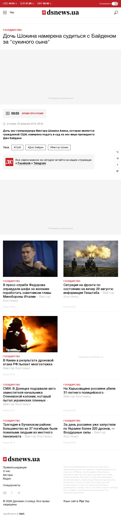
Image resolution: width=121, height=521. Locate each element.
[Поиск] (116, 12)
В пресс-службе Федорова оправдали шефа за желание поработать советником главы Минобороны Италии (27, 293)
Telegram (39, 163)
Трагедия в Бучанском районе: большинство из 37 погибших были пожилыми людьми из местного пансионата (30, 430)
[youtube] (4, 492)
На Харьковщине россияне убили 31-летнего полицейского (89, 392)
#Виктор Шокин (59, 148)
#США (17, 148)
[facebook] (11, 492)
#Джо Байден (35, 148)
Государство (12, 30)
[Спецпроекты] (115, 3)
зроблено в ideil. (14, 514)
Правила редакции (15, 467)
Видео (7, 479)
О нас (6, 471)
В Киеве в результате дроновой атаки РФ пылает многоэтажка (29, 364)
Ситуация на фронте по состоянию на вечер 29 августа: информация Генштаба (88, 291)
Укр (12, 12)
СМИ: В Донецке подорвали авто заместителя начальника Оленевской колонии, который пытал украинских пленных (29, 396)
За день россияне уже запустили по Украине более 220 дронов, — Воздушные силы (89, 430)
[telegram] (18, 492)
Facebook (24, 163)
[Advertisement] (60, 74)
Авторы (8, 475)
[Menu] (5, 12)
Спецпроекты (11, 485)
